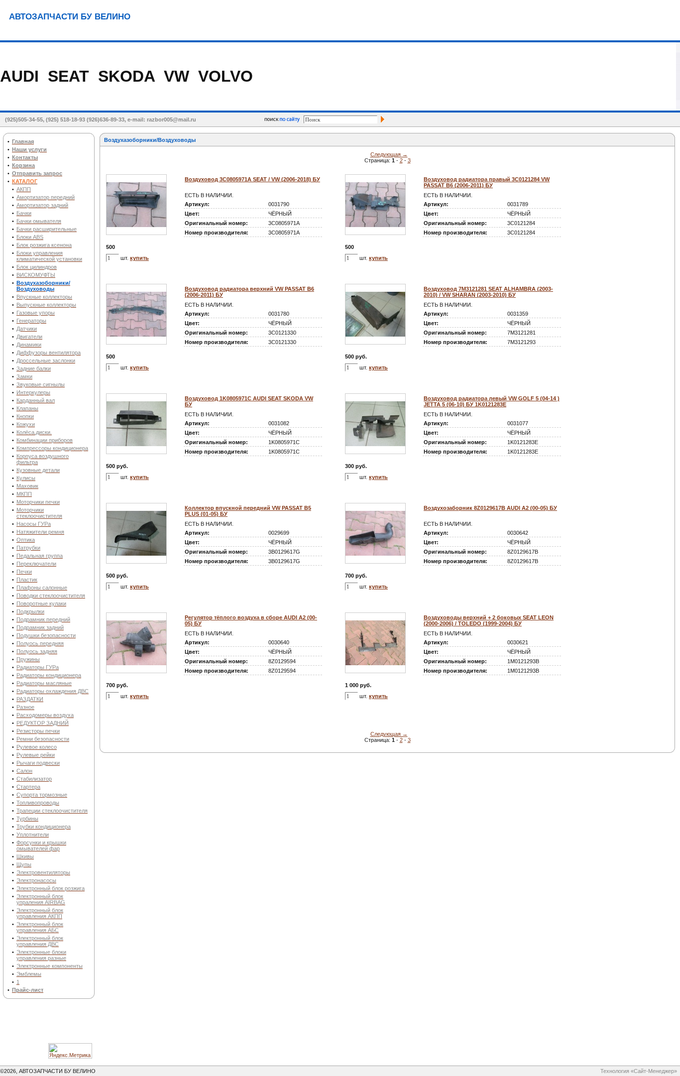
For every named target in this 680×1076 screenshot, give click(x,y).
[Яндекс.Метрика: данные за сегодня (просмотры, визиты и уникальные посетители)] (70, 1051)
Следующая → (389, 154)
